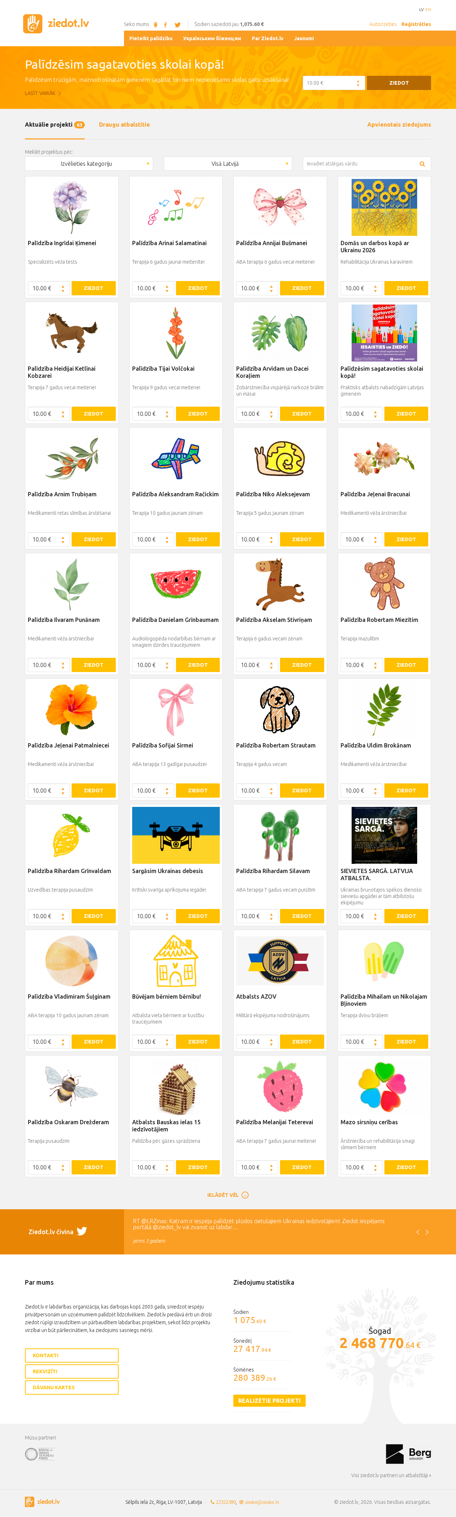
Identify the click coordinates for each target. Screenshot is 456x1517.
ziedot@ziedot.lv (262, 1502)
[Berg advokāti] (408, 1453)
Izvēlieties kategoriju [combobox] (86, 163)
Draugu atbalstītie (124, 124)
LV (421, 9)
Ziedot (399, 83)
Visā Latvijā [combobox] (225, 163)
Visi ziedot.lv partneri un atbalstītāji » (391, 1475)
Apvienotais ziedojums (399, 124)
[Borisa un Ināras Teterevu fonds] (205, 1453)
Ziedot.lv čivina (51, 1231)
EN (428, 9)
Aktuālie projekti (53, 124)
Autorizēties (383, 24)
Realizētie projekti (269, 1400)
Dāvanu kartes (54, 1387)
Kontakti (45, 1355)
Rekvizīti (45, 1371)
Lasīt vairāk (40, 93)
